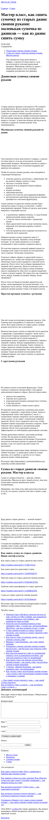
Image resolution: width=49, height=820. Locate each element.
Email (4, 727)
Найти (28, 745)
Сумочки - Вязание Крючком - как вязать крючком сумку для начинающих (23, 668)
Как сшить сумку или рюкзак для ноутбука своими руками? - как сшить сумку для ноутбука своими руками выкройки (27, 662)
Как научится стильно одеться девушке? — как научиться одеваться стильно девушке (21, 794)
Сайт (3, 731)
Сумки (9, 762)
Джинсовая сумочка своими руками (21, 51)
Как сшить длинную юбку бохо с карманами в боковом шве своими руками (21, 772)
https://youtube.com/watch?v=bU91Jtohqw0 (18, 599)
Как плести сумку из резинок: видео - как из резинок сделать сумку (25, 638)
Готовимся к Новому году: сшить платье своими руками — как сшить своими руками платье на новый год (24, 802)
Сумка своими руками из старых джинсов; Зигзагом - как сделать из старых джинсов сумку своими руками (27, 632)
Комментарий (7, 701)
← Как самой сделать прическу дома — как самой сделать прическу (22, 681)
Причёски (10, 757)
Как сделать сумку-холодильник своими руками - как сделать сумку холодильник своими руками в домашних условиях (27, 673)
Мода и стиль (12, 755)
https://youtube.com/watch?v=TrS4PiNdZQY (19, 573)
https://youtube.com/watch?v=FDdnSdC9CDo (19, 582)
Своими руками (13, 759)
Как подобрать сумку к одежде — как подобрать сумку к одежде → (22, 686)
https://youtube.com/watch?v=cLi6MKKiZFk (19, 591)
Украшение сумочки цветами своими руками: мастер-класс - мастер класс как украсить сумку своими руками (26, 648)
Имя (3, 722)
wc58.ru (15, 809)
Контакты (5, 818)
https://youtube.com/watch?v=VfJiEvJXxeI (18, 565)
